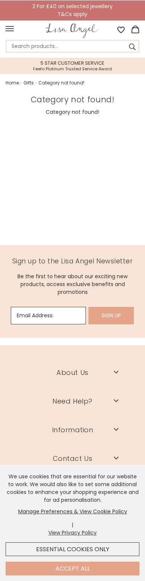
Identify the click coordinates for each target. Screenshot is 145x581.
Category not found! (61, 83)
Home (12, 83)
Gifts (28, 83)
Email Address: (35, 315)
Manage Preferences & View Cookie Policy (72, 511)
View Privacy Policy (72, 532)
